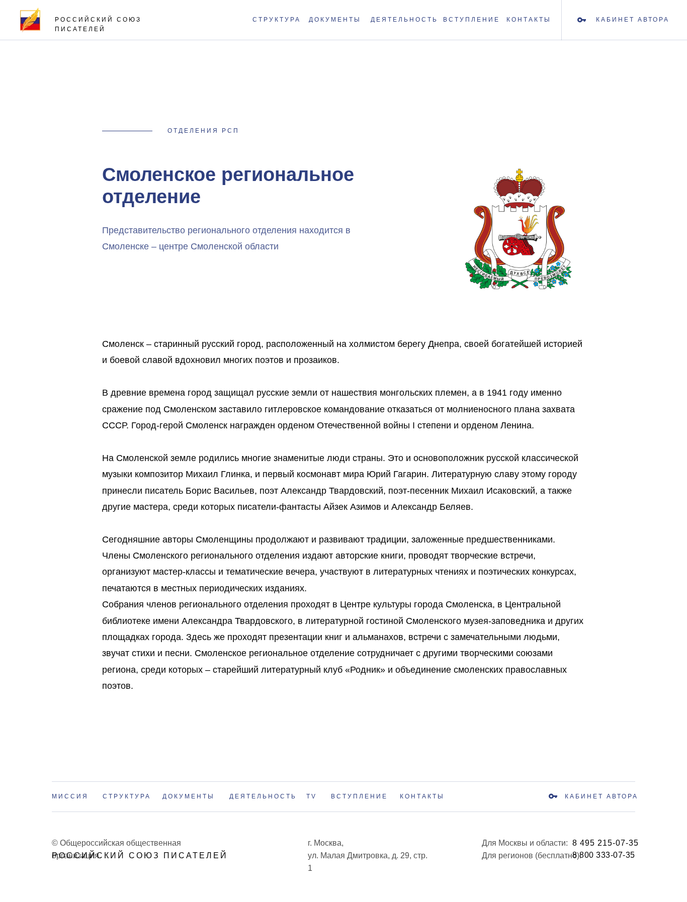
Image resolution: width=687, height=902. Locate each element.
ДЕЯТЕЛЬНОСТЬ (404, 19)
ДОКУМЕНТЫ (335, 19)
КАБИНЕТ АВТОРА (601, 796)
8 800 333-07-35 (603, 855)
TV (311, 796)
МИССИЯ (70, 796)
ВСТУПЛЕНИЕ (471, 19)
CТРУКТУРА (276, 19)
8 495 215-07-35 (605, 843)
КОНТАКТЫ (528, 19)
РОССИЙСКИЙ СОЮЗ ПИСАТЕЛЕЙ (140, 855)
